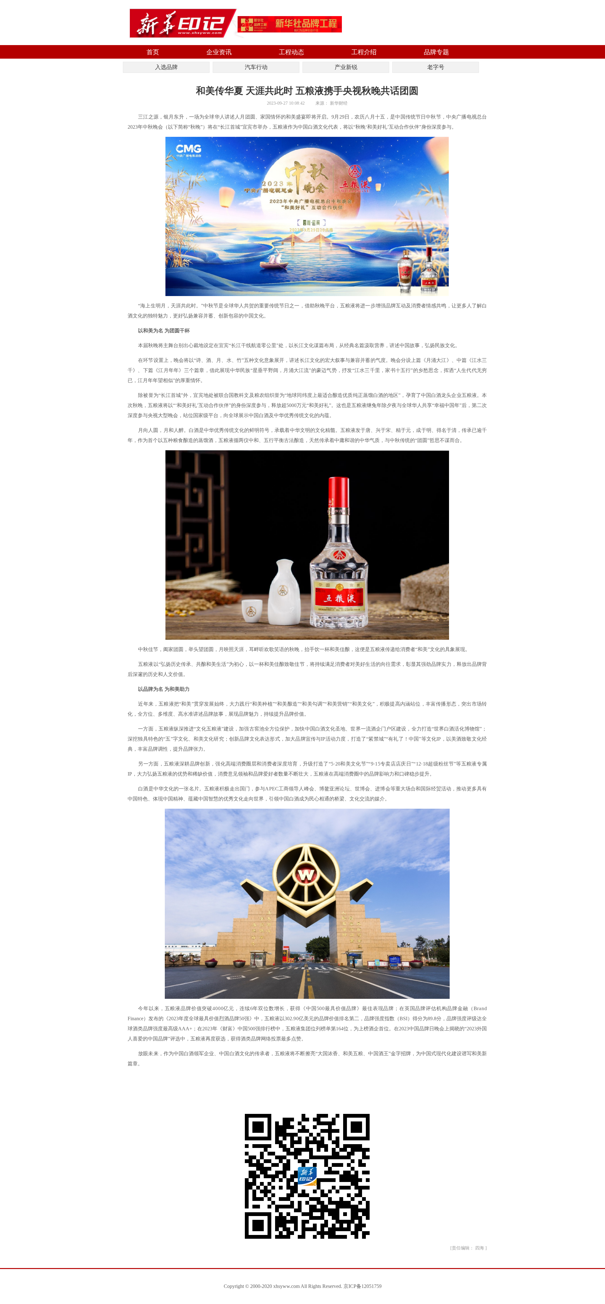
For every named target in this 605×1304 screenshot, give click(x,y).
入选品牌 (166, 67)
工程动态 (291, 52)
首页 (153, 52)
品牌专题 (436, 52)
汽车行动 (256, 67)
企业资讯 (219, 52)
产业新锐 (346, 67)
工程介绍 (364, 52)
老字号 (435, 67)
